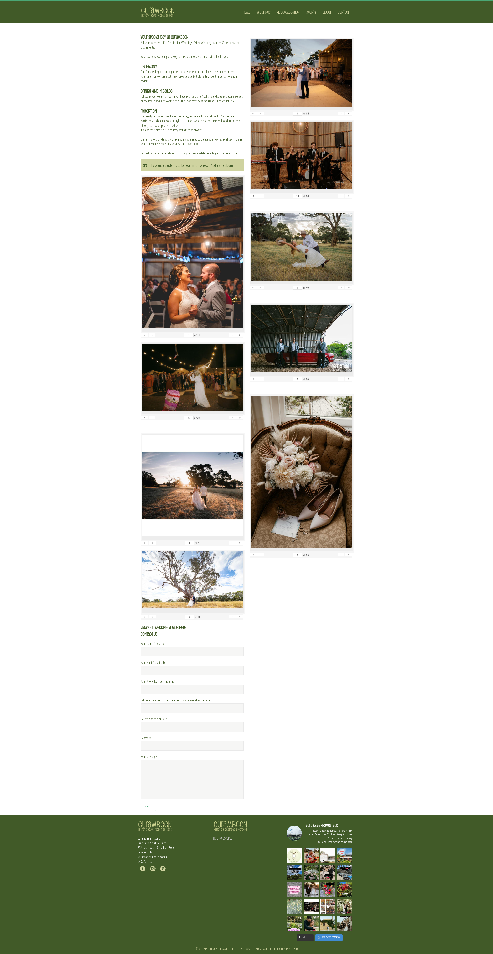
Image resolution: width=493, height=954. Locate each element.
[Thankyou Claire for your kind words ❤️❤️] (294, 889)
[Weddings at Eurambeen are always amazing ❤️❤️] (344, 906)
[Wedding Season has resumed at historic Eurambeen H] (327, 923)
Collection (192, 144)
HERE (182, 627)
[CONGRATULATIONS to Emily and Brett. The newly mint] (311, 923)
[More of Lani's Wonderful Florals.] (327, 889)
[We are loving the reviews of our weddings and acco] (294, 906)
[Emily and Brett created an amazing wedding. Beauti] (294, 923)
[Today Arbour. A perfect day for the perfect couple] (344, 889)
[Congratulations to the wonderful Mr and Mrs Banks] (311, 889)
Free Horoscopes (222, 838)
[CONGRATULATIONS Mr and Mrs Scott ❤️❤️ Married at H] (311, 906)
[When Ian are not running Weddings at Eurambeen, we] (327, 906)
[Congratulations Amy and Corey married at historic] (344, 923)
